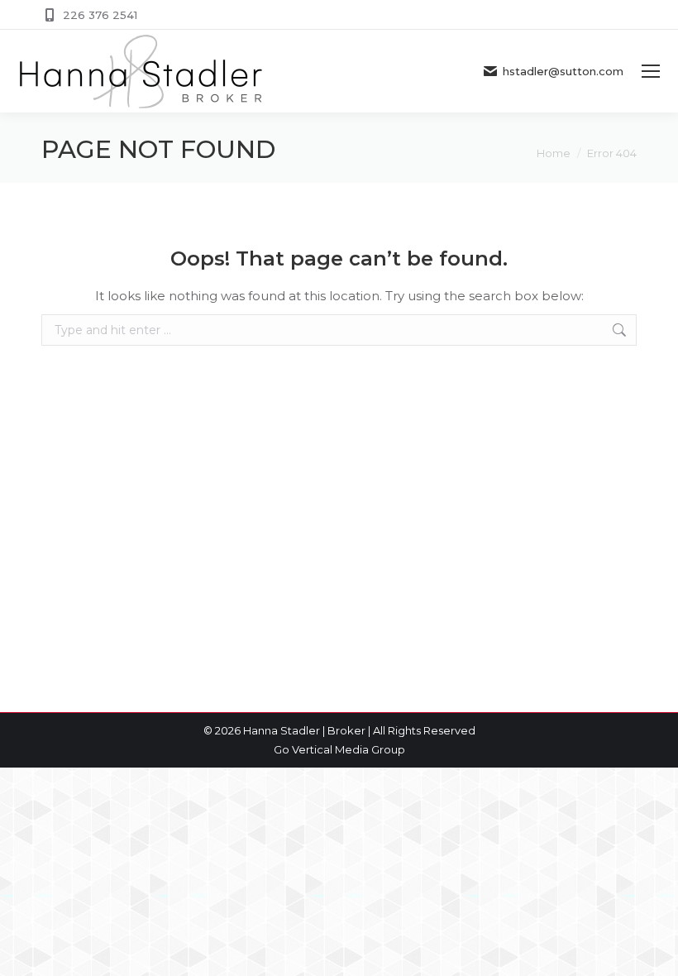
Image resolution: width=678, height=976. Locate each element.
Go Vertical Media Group (339, 749)
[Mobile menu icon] (650, 71)
